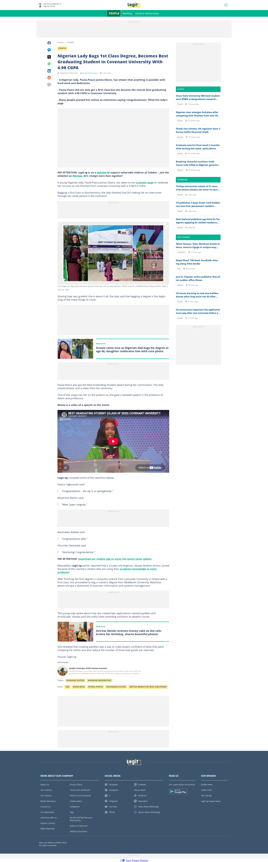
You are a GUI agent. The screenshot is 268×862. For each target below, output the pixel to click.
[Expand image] (165, 225)
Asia (179, 268)
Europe (180, 137)
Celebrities (181, 252)
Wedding (127, 13)
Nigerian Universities (99, 680)
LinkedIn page (145, 182)
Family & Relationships (147, 13)
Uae (67, 687)
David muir (79, 687)
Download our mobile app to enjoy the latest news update (115, 559)
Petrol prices (95, 687)
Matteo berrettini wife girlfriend (148, 687)
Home (60, 42)
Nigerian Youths (75, 680)
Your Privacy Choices (137, 860)
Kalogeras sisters (116, 687)
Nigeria (180, 170)
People (114, 13)
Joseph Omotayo (91, 73)
